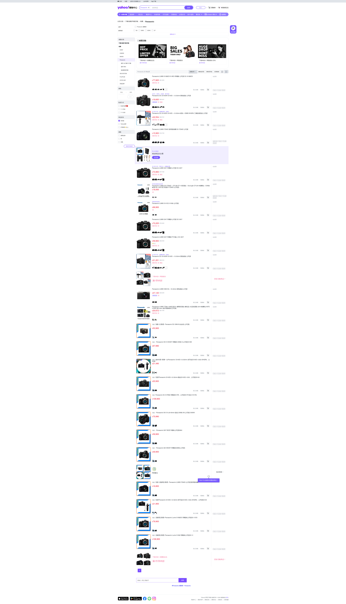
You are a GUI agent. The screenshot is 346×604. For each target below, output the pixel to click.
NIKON (121, 56)
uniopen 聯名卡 (212, 14)
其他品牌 (122, 83)
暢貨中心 (149, 14)
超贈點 (224, 14)
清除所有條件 (129, 146)
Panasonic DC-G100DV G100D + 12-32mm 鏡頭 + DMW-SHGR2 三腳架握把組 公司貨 (180, 113)
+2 (166, 89)
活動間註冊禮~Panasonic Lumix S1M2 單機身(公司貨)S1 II (172, 535)
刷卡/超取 (191, 14)
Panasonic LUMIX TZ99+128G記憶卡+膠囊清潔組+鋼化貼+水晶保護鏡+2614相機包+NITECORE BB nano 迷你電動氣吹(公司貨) (181, 307)
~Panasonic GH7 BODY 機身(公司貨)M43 (167, 430)
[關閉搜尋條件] (149, 7)
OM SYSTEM (123, 73)
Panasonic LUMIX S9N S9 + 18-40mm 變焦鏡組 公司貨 (169, 289)
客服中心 (193, 599)
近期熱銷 (216, 71)
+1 (166, 268)
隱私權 (220, 599)
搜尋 (182, 580)
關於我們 (200, 599)
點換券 (132, 14)
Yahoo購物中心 (127, 7)
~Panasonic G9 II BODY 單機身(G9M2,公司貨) (168, 448)
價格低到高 (201, 71)
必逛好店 (182, 14)
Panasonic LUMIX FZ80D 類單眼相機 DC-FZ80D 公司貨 (170, 129)
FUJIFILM (122, 77)
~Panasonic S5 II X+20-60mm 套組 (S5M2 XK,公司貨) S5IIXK (173, 413)
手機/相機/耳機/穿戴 (124, 43)
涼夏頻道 (174, 14)
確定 (130, 97)
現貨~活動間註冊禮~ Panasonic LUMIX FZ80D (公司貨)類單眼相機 (175, 482)
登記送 (140, 14)
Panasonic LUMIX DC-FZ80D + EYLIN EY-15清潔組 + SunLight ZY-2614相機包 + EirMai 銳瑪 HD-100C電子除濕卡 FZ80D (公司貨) (181, 186)
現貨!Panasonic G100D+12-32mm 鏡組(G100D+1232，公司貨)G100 (175, 377)
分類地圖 (226, 599)
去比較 (156, 157)
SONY (121, 50)
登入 (200, 7)
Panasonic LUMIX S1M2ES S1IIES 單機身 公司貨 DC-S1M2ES (172, 76)
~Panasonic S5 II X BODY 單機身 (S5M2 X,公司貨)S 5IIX (172, 342)
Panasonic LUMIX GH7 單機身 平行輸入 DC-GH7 (168, 237)
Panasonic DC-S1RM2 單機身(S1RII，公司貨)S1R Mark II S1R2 (174, 395)
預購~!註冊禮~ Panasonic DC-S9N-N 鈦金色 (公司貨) (171, 324)
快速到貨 (157, 14)
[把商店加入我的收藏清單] (209, 477)
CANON (122, 53)
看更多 (198, 14)
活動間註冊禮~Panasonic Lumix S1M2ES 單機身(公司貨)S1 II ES (174, 518)
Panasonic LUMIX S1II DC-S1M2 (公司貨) (165, 203)
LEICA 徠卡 (123, 80)
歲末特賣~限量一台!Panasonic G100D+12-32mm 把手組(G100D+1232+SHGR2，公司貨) (181, 360)
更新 (227, 597)
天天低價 (165, 14)
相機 (120, 46)
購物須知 (207, 599)
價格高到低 (209, 71)
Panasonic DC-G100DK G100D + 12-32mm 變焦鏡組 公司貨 (171, 96)
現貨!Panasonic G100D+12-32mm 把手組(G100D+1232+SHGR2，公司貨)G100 (179, 500)
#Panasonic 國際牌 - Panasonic (181, 586)
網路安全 (213, 599)
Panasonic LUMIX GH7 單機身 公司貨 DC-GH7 (167, 168)
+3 (166, 125)
